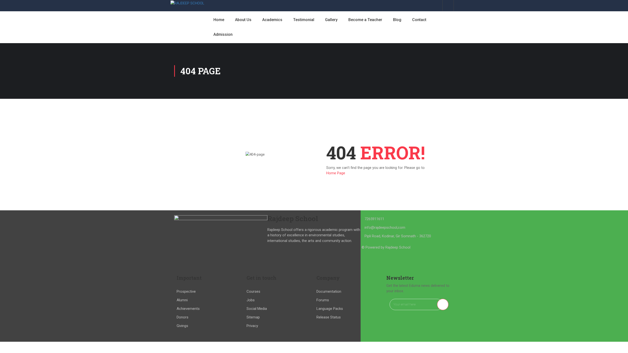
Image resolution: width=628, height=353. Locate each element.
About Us (243, 19)
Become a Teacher (365, 19)
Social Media (257, 308)
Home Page (335, 173)
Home (218, 19)
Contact (419, 19)
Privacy (252, 326)
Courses (253, 291)
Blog (397, 19)
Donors (182, 317)
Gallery (331, 19)
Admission (223, 34)
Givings (182, 326)
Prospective (186, 291)
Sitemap (253, 317)
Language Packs (329, 308)
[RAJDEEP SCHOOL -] (187, 3)
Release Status (328, 317)
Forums (322, 300)
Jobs (251, 300)
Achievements (188, 308)
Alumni (182, 300)
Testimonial (303, 19)
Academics (272, 19)
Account (448, 5)
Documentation (328, 291)
